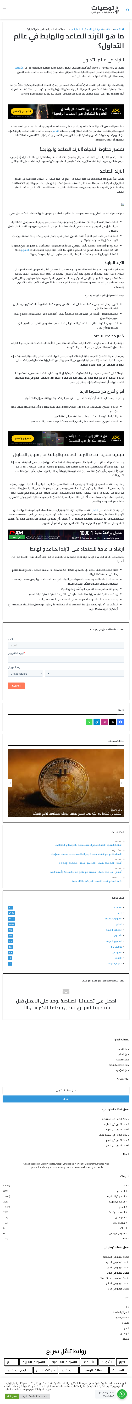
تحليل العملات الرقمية (119, 1065)
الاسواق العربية (114, 941)
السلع (119, 924)
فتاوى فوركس (114, 963)
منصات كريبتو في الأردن (118, 1288)
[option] (66, 783)
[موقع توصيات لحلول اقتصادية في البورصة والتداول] (105, 9)
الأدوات (19, 67)
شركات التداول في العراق (117, 1140)
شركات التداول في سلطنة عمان (114, 1135)
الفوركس (117, 952)
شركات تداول (115, 946)
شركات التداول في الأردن (117, 1145)
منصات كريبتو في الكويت (117, 1267)
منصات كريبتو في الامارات (117, 1262)
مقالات (108, 29)
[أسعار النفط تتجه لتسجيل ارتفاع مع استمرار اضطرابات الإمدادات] (66, 783)
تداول (95, 509)
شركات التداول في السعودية (115, 1119)
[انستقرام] (104, 722)
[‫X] (112, 722)
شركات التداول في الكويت (117, 1129)
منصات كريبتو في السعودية (116, 1257)
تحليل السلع (123, 1054)
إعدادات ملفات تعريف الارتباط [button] (34, 1396)
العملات (118, 907)
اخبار (120, 913)
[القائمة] (4, 11)
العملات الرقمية (114, 930)
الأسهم (25, 249)
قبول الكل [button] (12, 1396)
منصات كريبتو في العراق (117, 1283)
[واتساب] (89, 722)
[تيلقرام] (97, 722)
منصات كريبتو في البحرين (117, 1273)
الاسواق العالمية (113, 918)
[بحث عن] (127, 11)
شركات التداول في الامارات (116, 1124)
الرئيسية (118, 29)
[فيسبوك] (120, 722)
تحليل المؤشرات (122, 1070)
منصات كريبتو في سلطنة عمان (114, 1278)
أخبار (127, 1307)
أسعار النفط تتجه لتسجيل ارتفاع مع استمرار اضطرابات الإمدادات (81, 813)
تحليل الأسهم (123, 1049)
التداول (55, 130)
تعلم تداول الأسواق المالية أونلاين (86, 29)
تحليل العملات (122, 1059)
